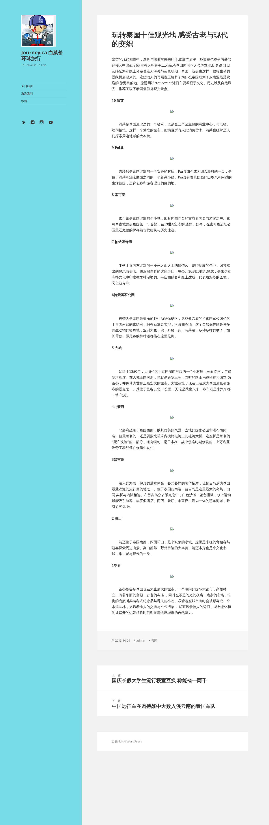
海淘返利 (27, 94)
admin (140, 640)
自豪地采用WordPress (127, 741)
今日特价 (27, 86)
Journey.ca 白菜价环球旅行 (42, 55)
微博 (24, 101)
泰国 (154, 640)
